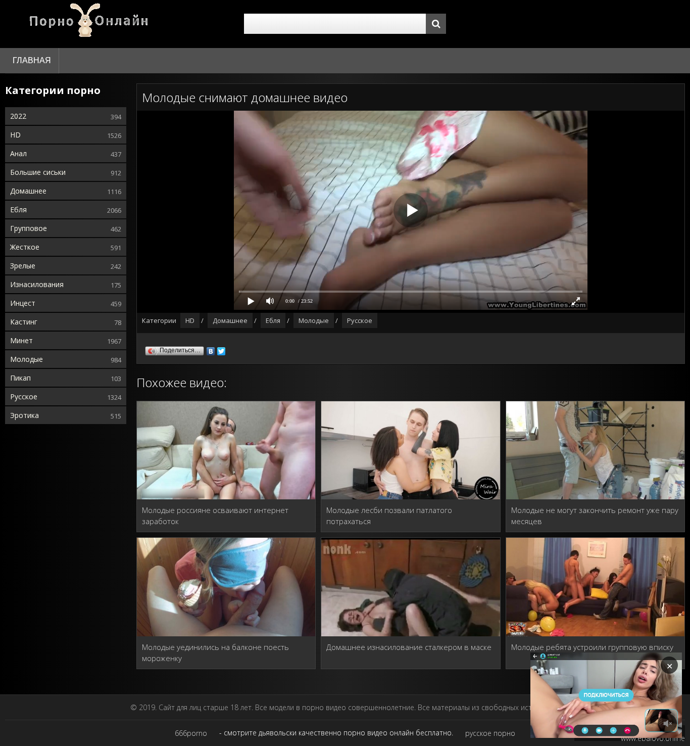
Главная (32, 60)
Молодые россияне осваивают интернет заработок (215, 515)
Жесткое (24, 247)
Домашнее (28, 191)
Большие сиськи (38, 172)
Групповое (28, 228)
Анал (18, 153)
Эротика (24, 415)
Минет (21, 340)
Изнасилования (37, 284)
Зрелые (22, 265)
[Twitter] (221, 349)
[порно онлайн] (91, 24)
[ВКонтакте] (211, 349)
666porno (191, 733)
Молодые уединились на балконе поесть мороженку (215, 652)
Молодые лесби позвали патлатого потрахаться (389, 515)
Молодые (26, 359)
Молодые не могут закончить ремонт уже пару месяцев (594, 515)
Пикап (20, 378)
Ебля (18, 209)
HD (15, 134)
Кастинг (23, 322)
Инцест (22, 303)
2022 (18, 116)
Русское (23, 396)
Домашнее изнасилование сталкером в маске (408, 647)
